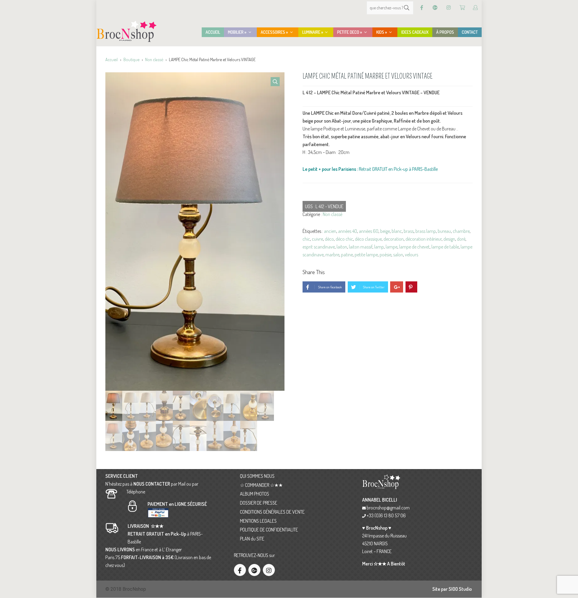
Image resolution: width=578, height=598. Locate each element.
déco (329, 239)
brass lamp (425, 231)
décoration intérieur (424, 239)
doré (461, 239)
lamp (379, 247)
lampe (391, 247)
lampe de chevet (414, 247)
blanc (397, 231)
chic (306, 239)
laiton (342, 247)
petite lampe (366, 255)
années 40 (347, 231)
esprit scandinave (319, 247)
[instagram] (269, 570)
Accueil (111, 59)
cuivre (317, 239)
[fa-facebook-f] (240, 570)
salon (398, 255)
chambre (461, 231)
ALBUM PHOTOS (254, 494)
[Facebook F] (422, 7)
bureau (444, 231)
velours (411, 255)
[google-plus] (254, 570)
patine (347, 255)
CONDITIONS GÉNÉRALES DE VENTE (272, 512)
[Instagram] (448, 7)
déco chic (344, 239)
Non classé (154, 59)
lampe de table (445, 247)
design (449, 239)
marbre (332, 255)
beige (385, 231)
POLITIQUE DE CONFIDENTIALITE (269, 530)
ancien (330, 231)
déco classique (368, 239)
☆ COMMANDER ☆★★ (261, 485)
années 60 (368, 231)
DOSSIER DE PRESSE (258, 503)
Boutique (131, 59)
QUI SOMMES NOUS (257, 476)
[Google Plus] (435, 7)
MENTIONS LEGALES (258, 521)
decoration (394, 239)
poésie (385, 255)
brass (409, 231)
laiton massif (360, 247)
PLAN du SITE (252, 539)
